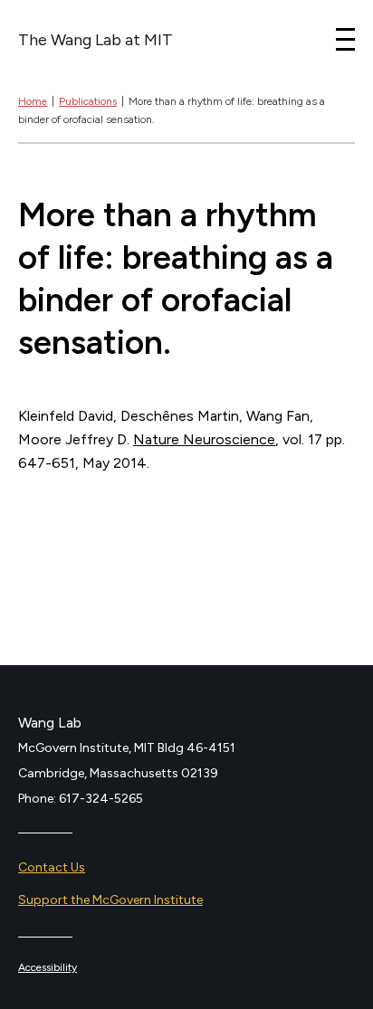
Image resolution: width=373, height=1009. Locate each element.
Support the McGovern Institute (110, 900)
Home (32, 101)
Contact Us (51, 867)
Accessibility (47, 967)
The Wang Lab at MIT (95, 40)
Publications (88, 101)
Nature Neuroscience (204, 439)
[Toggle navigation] (345, 39)
